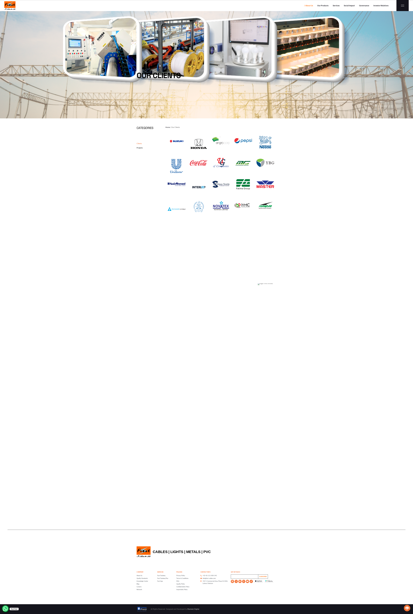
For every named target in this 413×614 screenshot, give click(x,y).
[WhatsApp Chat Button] (5, 608)
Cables (160, 552)
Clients (139, 143)
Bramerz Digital (193, 609)
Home (167, 127)
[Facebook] (240, 581)
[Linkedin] (232, 581)
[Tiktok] (251, 581)
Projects (140, 148)
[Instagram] (243, 581)
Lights (176, 552)
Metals (193, 552)
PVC (207, 552)
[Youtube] (247, 581)
